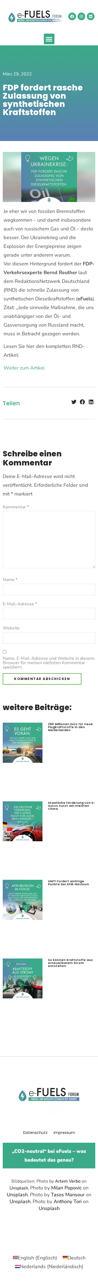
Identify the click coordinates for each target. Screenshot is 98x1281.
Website (11, 628)
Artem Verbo (68, 1181)
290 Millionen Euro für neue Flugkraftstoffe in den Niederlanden (70, 727)
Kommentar (16, 507)
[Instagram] (81, 16)
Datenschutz (35, 1132)
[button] (49, 39)
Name (10, 580)
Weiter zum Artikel (24, 368)
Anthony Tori (68, 1201)
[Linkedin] (90, 16)
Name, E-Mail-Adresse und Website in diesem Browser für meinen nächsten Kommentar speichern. (48, 662)
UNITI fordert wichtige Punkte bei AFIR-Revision (68, 882)
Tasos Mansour (67, 1194)
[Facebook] (72, 16)
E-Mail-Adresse (20, 604)
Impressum (64, 1132)
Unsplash (19, 1188)
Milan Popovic (66, 1188)
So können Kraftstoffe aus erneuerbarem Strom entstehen (70, 963)
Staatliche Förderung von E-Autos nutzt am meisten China (71, 806)
